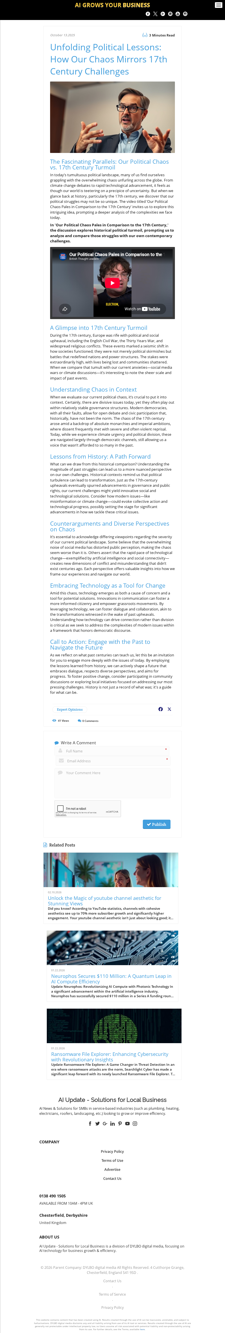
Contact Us (112, 1281)
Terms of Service (112, 1294)
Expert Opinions (70, 709)
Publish (158, 824)
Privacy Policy (112, 1307)
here (142, 1329)
